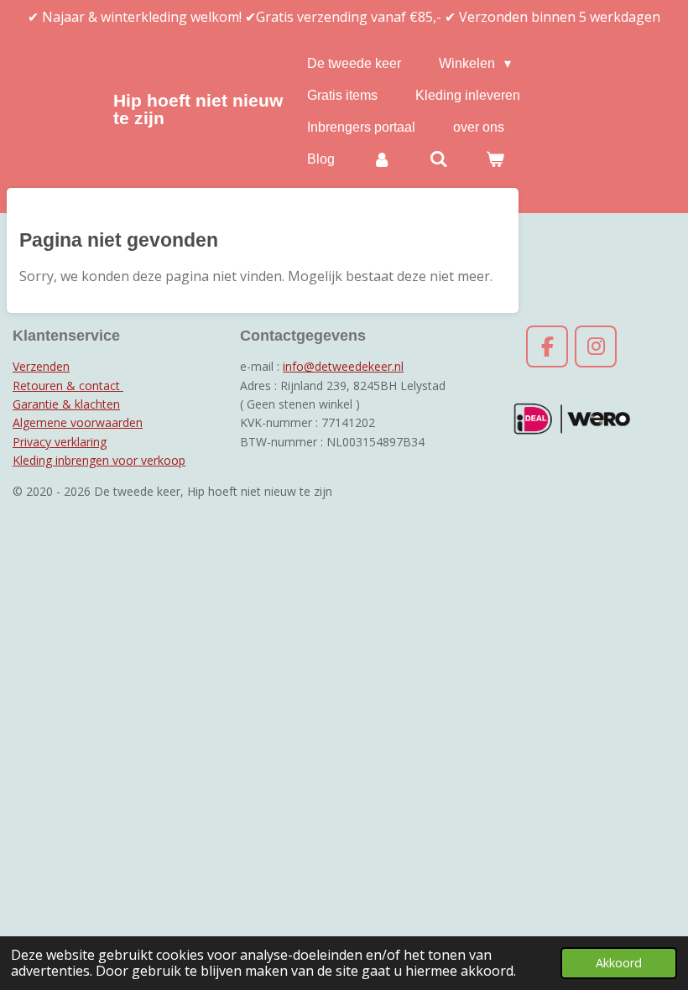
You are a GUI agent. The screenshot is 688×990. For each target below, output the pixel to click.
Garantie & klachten (66, 404)
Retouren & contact (68, 385)
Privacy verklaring (60, 442)
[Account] (382, 159)
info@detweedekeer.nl (343, 366)
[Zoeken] (439, 159)
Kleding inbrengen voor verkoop (99, 460)
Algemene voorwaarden (78, 422)
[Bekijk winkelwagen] (495, 159)
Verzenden (41, 366)
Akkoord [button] (619, 963)
